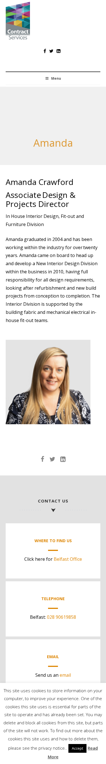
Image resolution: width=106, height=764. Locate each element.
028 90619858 (61, 617)
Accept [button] (77, 748)
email (65, 675)
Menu (56, 78)
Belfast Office (68, 559)
